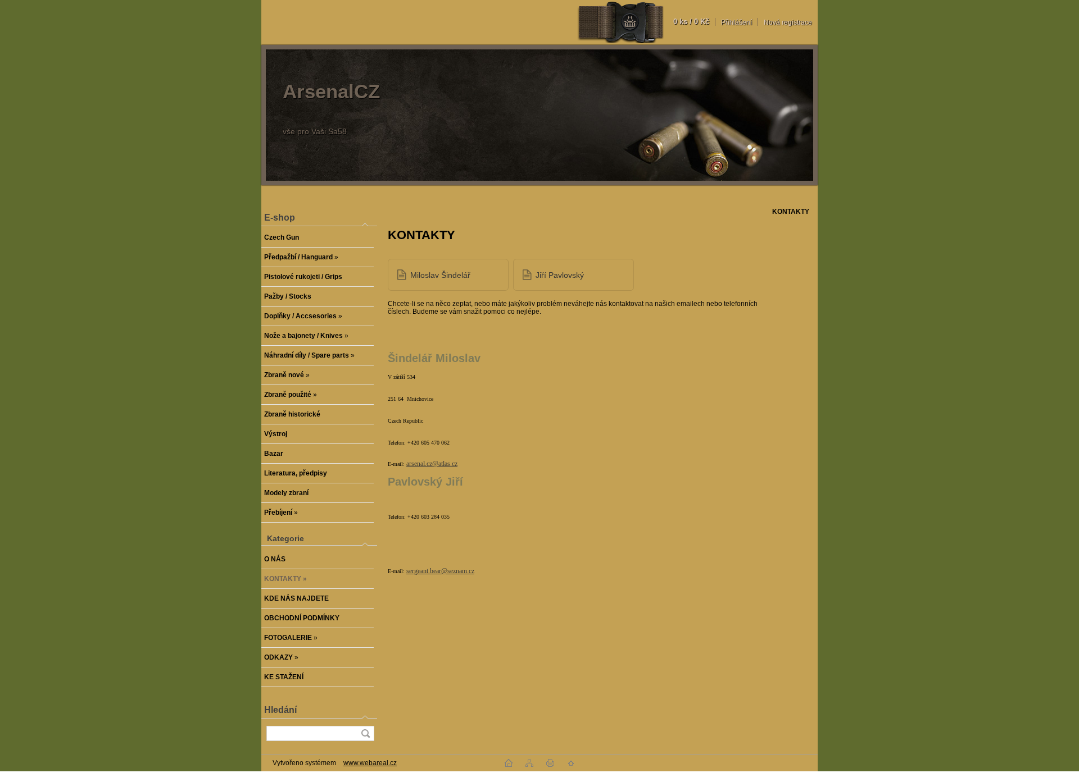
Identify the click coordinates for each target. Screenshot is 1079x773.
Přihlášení (736, 22)
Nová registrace (788, 22)
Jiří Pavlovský (560, 275)
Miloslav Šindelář (440, 275)
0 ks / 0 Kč (691, 21)
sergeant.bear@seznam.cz (440, 571)
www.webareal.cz (370, 763)
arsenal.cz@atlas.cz (431, 464)
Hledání (280, 710)
